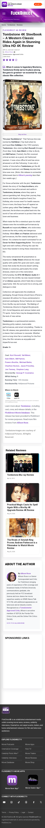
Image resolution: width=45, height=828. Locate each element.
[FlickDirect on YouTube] (4, 802)
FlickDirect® (33, 817)
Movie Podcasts (8, 744)
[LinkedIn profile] (14, 52)
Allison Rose (9, 52)
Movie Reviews (31, 758)
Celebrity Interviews (9, 758)
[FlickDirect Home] (22, 13)
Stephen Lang (22, 369)
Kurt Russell (15, 355)
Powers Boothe (11, 362)
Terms (4, 812)
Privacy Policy (14, 812)
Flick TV (28, 749)
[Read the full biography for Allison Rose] (11, 577)
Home (4, 25)
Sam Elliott (9, 359)
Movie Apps (29, 744)
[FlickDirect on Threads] (26, 802)
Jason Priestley (27, 366)
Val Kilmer (26, 355)
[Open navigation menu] (3, 13)
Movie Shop (29, 762)
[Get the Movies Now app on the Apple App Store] (22, 4)
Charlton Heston (12, 366)
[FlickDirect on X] (41, 802)
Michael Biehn (25, 362)
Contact (30, 812)
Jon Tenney (10, 369)
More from (15, 623)
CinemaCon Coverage (10, 749)
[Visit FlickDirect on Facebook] (33, 802)
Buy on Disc (22, 134)
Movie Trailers (30, 753)
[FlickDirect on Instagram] (11, 802)
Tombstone (11, 25)
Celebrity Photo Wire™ (10, 753)
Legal (23, 812)
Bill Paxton (20, 359)
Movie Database (8, 762)
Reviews (20, 25)
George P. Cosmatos (25, 373)
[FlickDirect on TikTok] (19, 802)
